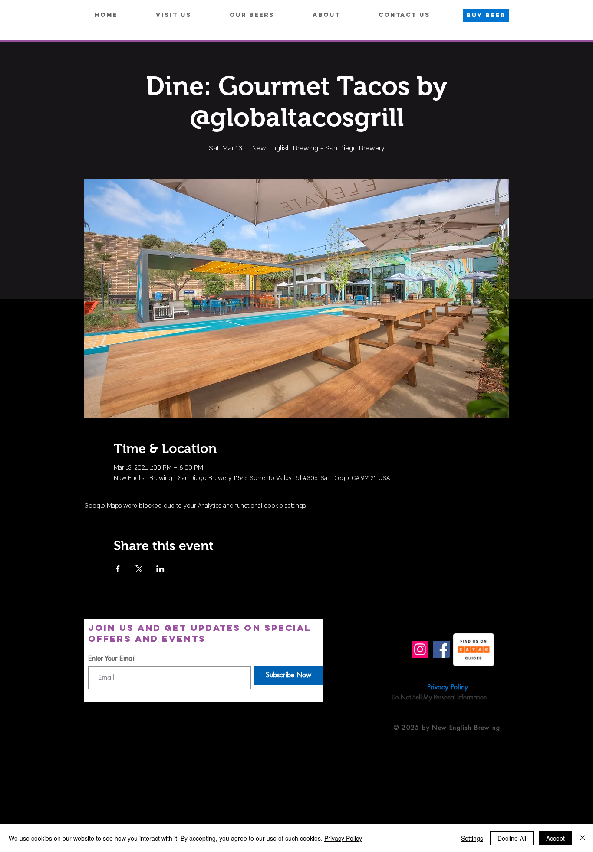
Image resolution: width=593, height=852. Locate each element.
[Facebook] (441, 649)
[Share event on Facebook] (118, 568)
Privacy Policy (343, 838)
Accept (555, 838)
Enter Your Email (112, 658)
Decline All (511, 838)
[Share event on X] (139, 568)
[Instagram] (420, 649)
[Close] (582, 838)
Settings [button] (472, 838)
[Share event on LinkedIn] (160, 568)
